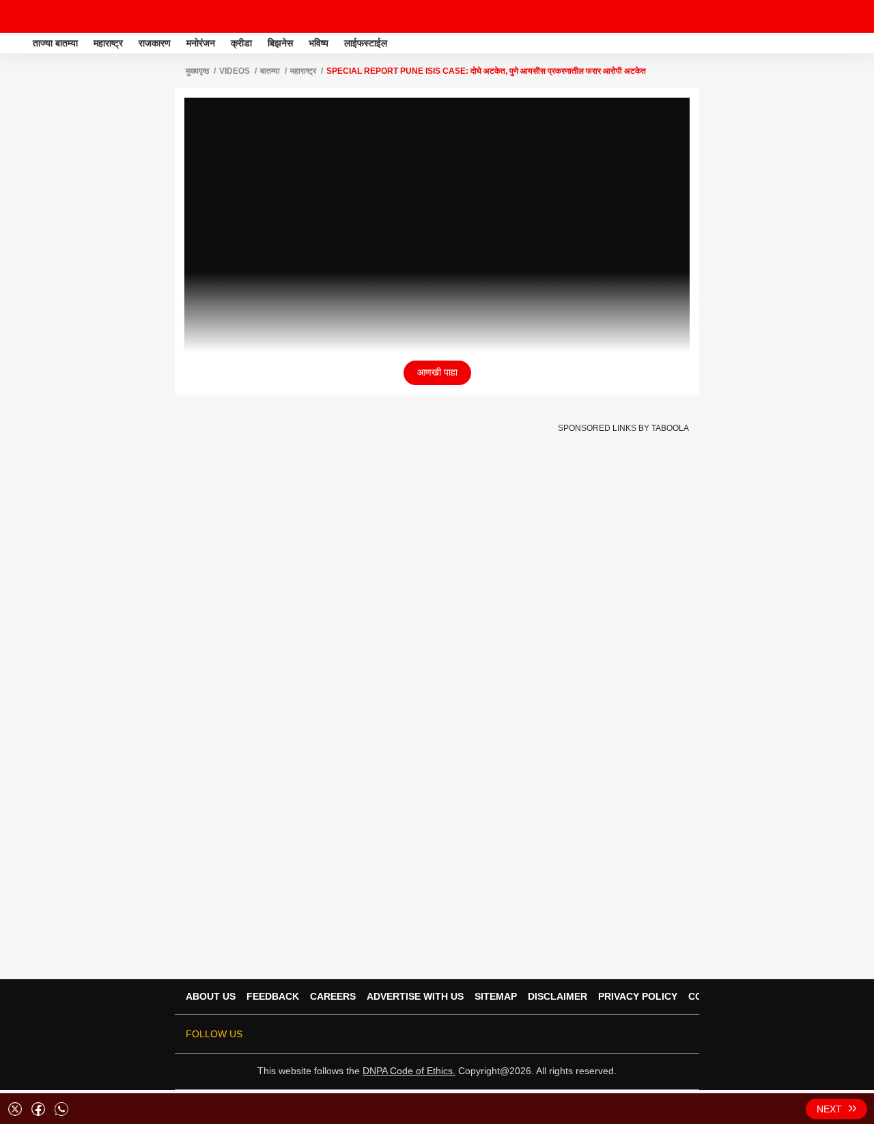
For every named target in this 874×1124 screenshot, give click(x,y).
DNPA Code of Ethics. (409, 1070)
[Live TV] (831, 16)
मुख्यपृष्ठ (197, 71)
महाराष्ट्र (108, 43)
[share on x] (15, 1109)
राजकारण (155, 43)
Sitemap (496, 996)
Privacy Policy (637, 996)
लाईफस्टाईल (365, 43)
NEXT (829, 1109)
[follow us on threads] (603, 1034)
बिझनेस (280, 43)
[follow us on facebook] (584, 1034)
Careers (333, 996)
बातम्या (270, 71)
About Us (211, 996)
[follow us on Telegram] (661, 1034)
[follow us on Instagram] (642, 1034)
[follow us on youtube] (623, 1034)
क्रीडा (241, 43)
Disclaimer (557, 996)
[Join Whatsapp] (680, 1034)
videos (234, 71)
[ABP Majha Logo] (46, 16)
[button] (862, 41)
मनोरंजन (200, 43)
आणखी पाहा (437, 372)
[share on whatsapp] (61, 1109)
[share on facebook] (38, 1109)
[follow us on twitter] (565, 1034)
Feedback (272, 996)
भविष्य (318, 43)
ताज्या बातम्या (55, 43)
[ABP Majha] (15, 43)
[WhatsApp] (855, 16)
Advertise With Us (415, 996)
